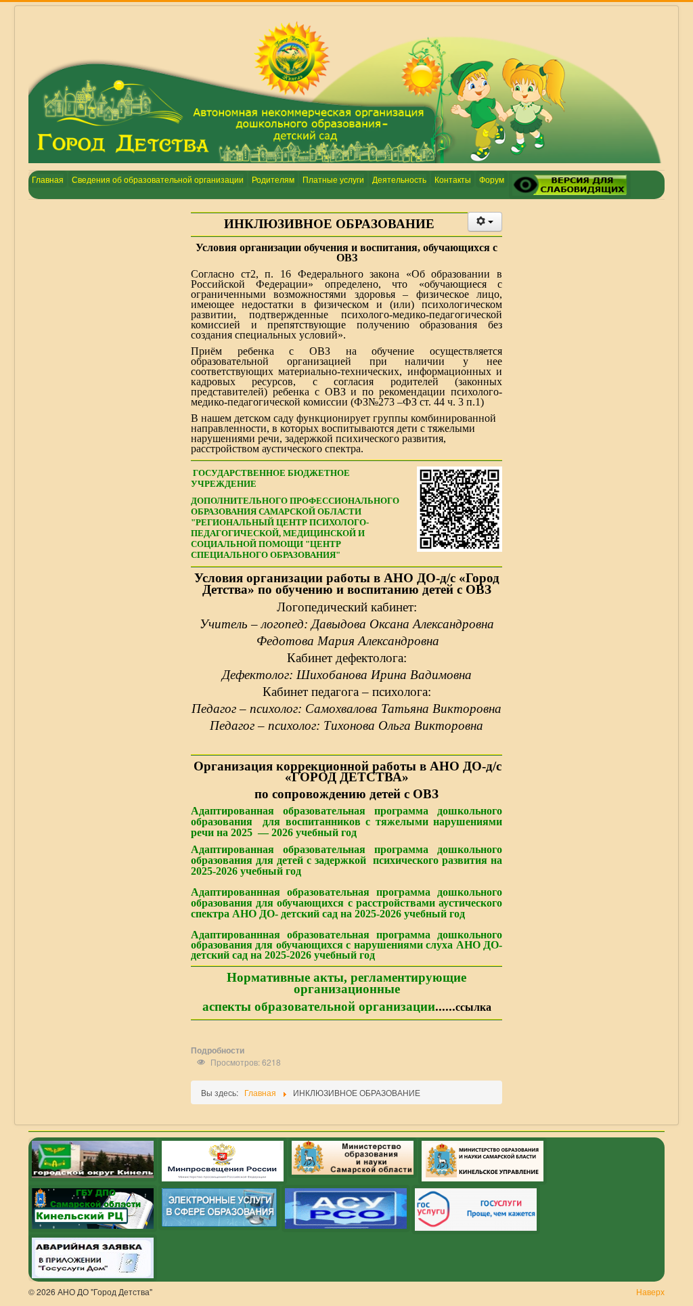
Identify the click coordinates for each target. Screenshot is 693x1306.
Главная (48, 179)
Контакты (452, 179)
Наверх (650, 1291)
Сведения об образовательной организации (158, 179)
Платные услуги (333, 179)
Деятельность (399, 179)
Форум (491, 179)
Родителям (273, 179)
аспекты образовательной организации (318, 1006)
